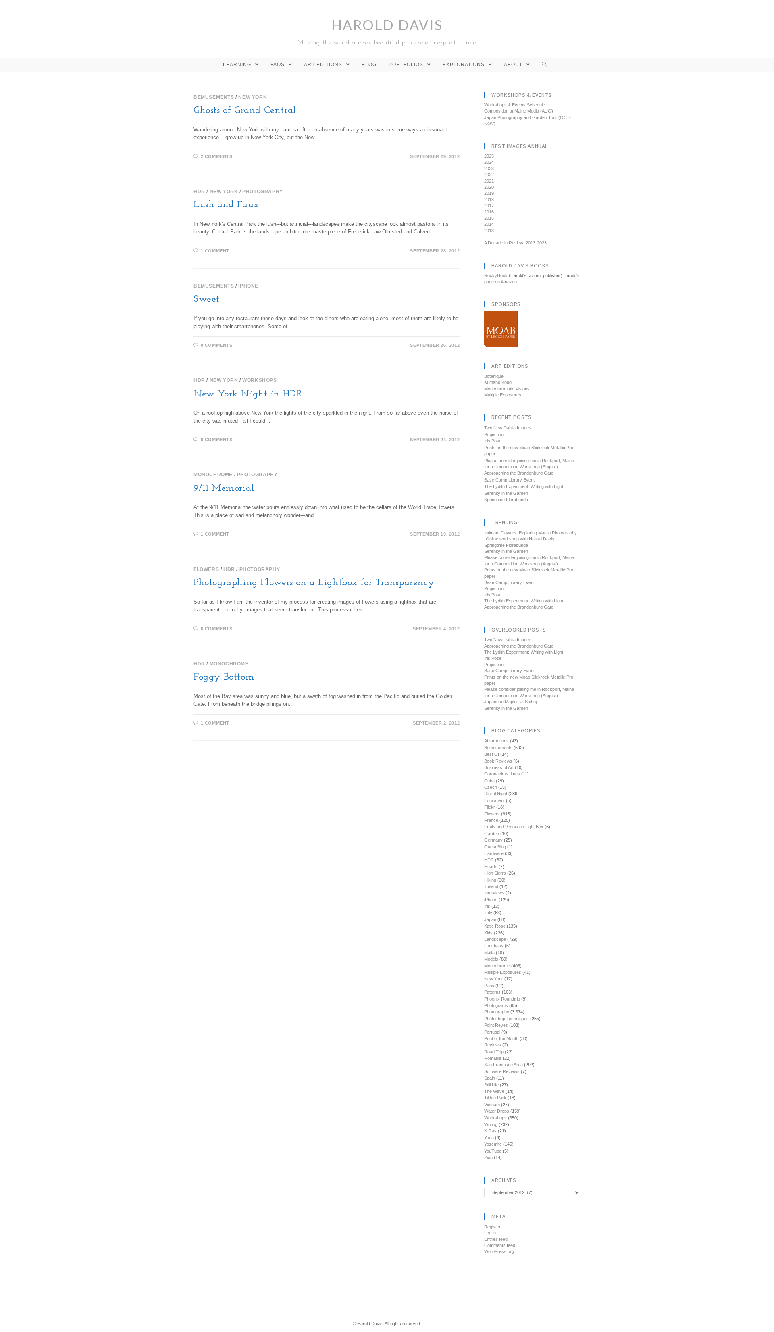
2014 (489, 224)
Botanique (494, 376)
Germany (493, 840)
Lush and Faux (226, 205)
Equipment (494, 800)
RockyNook (496, 275)
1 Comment (215, 250)
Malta (489, 952)
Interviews (494, 892)
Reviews (492, 1044)
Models (491, 959)
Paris (489, 985)
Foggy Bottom (224, 677)
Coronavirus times (502, 773)
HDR (199, 191)
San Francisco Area (503, 1064)
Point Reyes (496, 1025)
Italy (488, 912)
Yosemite (493, 1144)
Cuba (489, 780)
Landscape (495, 939)
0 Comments (217, 345)
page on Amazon (500, 281)
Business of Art (499, 767)
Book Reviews (498, 761)
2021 (489, 181)
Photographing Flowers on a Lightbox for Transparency (314, 583)
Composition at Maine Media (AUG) (518, 110)
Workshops (259, 380)
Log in (490, 1232)
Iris (487, 906)
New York (252, 97)
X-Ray (490, 1130)
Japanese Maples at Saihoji (510, 701)
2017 (489, 205)
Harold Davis (387, 31)
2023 (489, 168)
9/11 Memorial (224, 488)
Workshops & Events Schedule (514, 104)
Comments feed (499, 1245)
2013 (489, 230)
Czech (490, 787)
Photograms (496, 1005)
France (491, 820)
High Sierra (495, 873)
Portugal (492, 1032)
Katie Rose (495, 925)
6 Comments (217, 628)
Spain (489, 1078)
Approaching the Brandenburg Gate (518, 473)
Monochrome (213, 474)
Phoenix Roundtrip (502, 998)
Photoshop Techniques (506, 1018)
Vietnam (492, 1104)
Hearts (490, 866)
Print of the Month (501, 1038)
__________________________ (515, 236)
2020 (489, 187)
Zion (488, 1157)
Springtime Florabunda (506, 499)
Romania (492, 1058)
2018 (489, 199)
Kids (488, 932)
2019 (489, 193)
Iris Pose (492, 440)
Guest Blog (495, 846)
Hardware (494, 853)
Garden (491, 833)
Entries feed (496, 1239)
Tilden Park (495, 1097)
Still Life (491, 1084)
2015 (489, 218)
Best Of (491, 754)
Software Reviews (502, 1071)
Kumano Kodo (498, 382)
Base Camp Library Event (509, 479)
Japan (490, 919)
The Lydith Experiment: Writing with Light (523, 486)
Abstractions (496, 740)
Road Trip (494, 1051)
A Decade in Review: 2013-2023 (515, 242)
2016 (489, 211)
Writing (490, 1124)
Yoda (489, 1137)
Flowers (206, 569)
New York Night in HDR (248, 394)
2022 (489, 174)
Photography (262, 191)
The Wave (494, 1091)
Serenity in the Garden (506, 493)
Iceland (491, 886)
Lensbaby (494, 945)
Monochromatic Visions (507, 388)
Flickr (489, 807)
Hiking (490, 880)
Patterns (492, 992)
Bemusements (214, 97)
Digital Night (495, 793)
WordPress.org (499, 1251)
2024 (489, 162)
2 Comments (217, 156)
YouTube (492, 1151)
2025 (489, 156)
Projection (494, 434)
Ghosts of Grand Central (245, 110)
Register (492, 1226)
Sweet (207, 299)
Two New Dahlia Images (507, 427)
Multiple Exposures (502, 394)
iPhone (248, 286)
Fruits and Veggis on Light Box (513, 826)
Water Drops (496, 1111)
